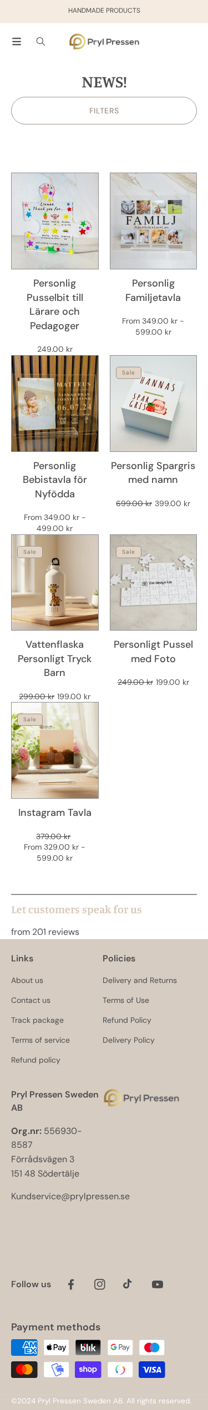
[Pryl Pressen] (104, 42)
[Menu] (16, 41)
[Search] (40, 41)
